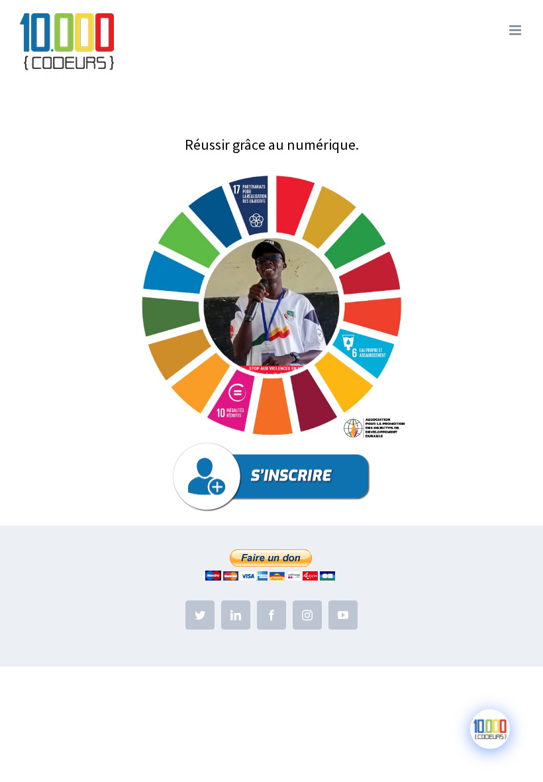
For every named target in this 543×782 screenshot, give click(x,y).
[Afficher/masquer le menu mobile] (516, 30)
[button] (271, 306)
